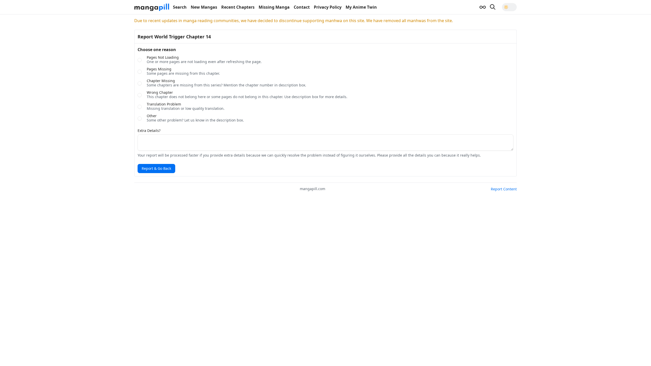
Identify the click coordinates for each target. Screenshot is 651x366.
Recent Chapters (238, 7)
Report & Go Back (156, 168)
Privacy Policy (328, 7)
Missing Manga (274, 7)
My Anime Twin (361, 7)
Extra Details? (149, 130)
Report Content (504, 189)
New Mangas (204, 7)
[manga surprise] (483, 7)
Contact (302, 7)
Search (180, 7)
